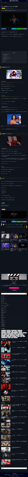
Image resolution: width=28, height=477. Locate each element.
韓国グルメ (4, 320)
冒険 (21, 336)
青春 (12, 337)
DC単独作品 (8, 330)
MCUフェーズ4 (19, 330)
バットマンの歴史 (4, 103)
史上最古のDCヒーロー (6, 54)
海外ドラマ (4, 317)
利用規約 (16, 474)
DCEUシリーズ (3, 330)
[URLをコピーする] (24, 28)
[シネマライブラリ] (14, 1)
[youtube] (14, 290)
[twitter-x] (12, 290)
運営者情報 (6, 474)
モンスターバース (8, 336)
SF (12, 331)
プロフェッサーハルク (5, 173)
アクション (20, 331)
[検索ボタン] (27, 1)
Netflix (3, 301)
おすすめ (15, 331)
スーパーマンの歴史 (4, 92)
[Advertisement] (14, 44)
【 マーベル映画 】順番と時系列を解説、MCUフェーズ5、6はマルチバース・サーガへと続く (14, 181)
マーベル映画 (3, 209)
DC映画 (4, 298)
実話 (24, 336)
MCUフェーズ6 (9, 331)
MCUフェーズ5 (3, 331)
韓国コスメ (4, 322)
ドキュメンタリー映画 (6, 305)
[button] (3, 28)
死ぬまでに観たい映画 (4, 337)
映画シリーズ (4, 310)
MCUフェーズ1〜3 (14, 330)
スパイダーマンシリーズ (5, 163)
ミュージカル (3, 336)
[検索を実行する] (26, 293)
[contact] (15, 290)
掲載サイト (9, 474)
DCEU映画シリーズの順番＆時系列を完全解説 (8, 199)
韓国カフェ (15, 337)
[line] (13, 290)
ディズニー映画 (5, 303)
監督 (9, 337)
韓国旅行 (4, 324)
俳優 (18, 336)
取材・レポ (4, 308)
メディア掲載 (13, 474)
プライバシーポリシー (20, 474)
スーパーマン (6, 55)
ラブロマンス (14, 336)
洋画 (3, 315)
